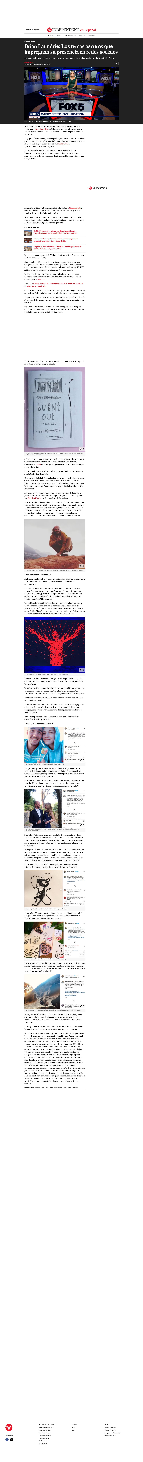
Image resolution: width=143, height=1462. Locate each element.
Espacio (82, 35)
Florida (70, 1087)
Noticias (51, 35)
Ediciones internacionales (46, 1427)
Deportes (91, 35)
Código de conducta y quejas (113, 1433)
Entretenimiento (70, 35)
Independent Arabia (44, 1430)
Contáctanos (9, 1435)
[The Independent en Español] (71, 29)
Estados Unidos (34, 498)
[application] (71, 93)
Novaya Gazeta (43, 1443)
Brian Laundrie (41, 129)
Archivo (74, 1427)
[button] (33, 29)
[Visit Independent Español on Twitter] (11, 1439)
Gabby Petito (63, 144)
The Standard (42, 1441)
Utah (39, 465)
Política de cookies (110, 1435)
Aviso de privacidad (110, 1427)
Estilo (59, 35)
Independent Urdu (44, 1438)
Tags (73, 1430)
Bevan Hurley (28, 62)
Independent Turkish (44, 1433)
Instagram (76, 1087)
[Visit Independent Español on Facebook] (7, 1439)
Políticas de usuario (110, 1430)
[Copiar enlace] (117, 63)
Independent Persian (45, 1435)
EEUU (33, 41)
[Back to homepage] (22, 1427)
